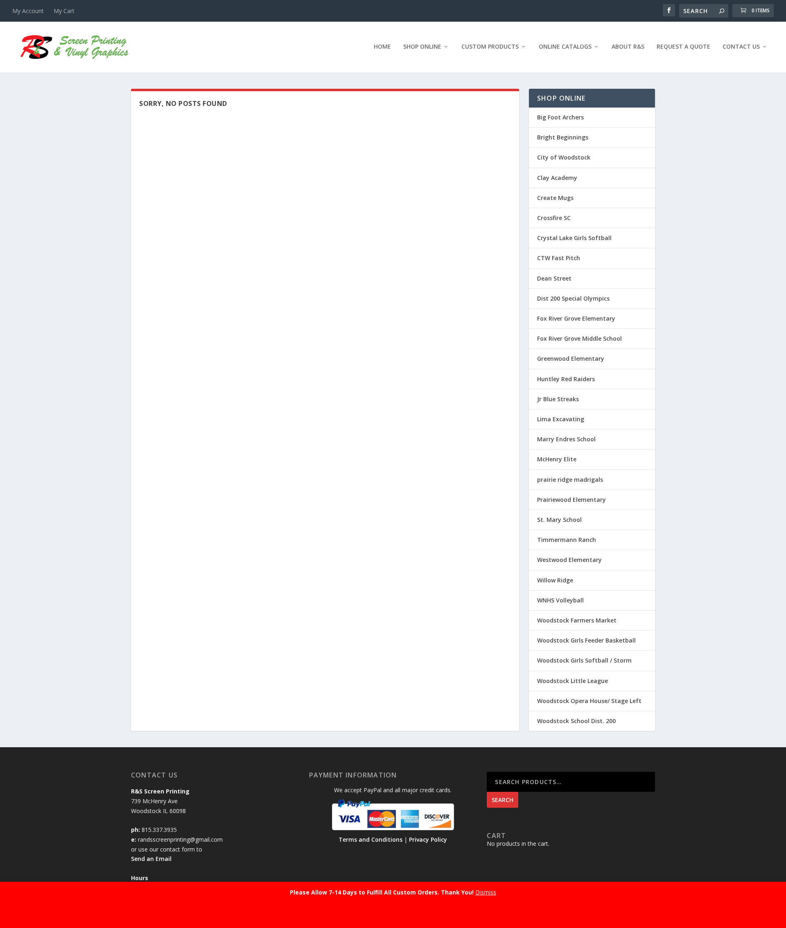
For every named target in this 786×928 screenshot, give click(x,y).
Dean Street (554, 278)
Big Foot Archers (560, 117)
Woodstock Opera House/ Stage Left (589, 701)
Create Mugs (555, 198)
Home (382, 46)
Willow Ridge (555, 580)
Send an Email (151, 859)
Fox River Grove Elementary (576, 318)
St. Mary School (559, 520)
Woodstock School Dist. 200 (576, 721)
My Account (28, 11)
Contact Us (741, 46)
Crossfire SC (554, 218)
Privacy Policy (428, 839)
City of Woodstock (563, 157)
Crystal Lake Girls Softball (574, 238)
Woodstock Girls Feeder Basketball (586, 640)
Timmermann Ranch (566, 540)
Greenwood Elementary (570, 358)
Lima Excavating (560, 419)
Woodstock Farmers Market (577, 620)
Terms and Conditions (370, 839)
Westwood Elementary (569, 560)
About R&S (628, 46)
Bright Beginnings (562, 137)
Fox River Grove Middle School (579, 338)
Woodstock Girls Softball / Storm (584, 660)
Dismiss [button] (485, 892)
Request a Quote (683, 46)
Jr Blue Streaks (558, 399)
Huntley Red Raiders (566, 379)
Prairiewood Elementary (571, 499)
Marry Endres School (566, 439)
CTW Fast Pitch (558, 258)
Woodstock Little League (572, 681)
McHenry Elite (556, 459)
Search (502, 800)
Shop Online (422, 46)
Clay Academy (557, 178)
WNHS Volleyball (560, 600)
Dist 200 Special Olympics (573, 298)
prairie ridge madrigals (570, 479)
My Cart (64, 11)
